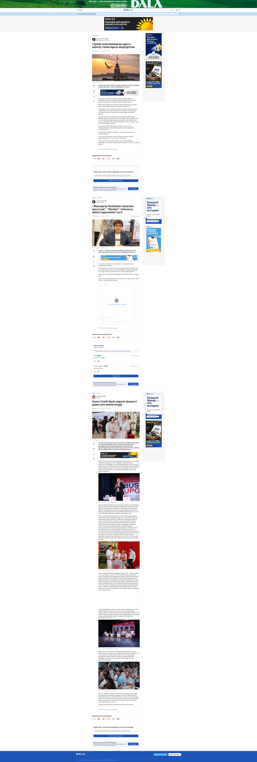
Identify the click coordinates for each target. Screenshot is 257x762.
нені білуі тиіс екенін (114, 138)
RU (172, 10)
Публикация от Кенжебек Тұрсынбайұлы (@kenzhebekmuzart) (116, 321)
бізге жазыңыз (114, 149)
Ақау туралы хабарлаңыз (160, 754)
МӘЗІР (80, 10)
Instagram (134, 188)
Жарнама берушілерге (175, 754)
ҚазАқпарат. (126, 87)
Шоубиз (94, 197)
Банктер (98, 393)
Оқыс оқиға (99, 197)
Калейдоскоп (95, 35)
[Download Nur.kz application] (128, 4)
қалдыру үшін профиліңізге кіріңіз (122, 175)
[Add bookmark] (94, 101)
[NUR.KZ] (128, 10)
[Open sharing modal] (94, 96)
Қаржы (93, 393)
